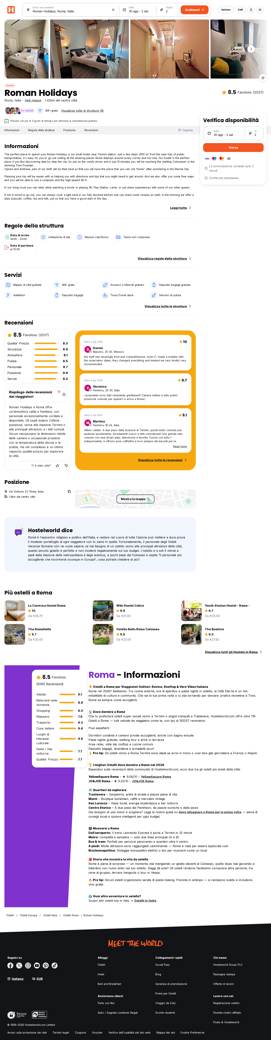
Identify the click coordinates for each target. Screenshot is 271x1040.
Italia (18, 100)
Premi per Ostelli (165, 993)
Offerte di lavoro (223, 983)
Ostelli (101, 964)
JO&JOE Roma (143, 781)
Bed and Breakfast (109, 983)
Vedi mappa (33, 100)
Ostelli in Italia (145, 900)
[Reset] (113, 9)
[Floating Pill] (251, 49)
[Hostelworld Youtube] (37, 965)
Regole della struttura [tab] (41, 130)
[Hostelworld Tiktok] (55, 965)
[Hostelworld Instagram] (28, 965)
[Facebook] (10, 965)
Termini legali (61, 1032)
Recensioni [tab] (91, 130)
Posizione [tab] (69, 130)
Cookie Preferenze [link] (192, 1032)
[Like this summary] (57, 465)
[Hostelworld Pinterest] (46, 965)
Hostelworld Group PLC (227, 964)
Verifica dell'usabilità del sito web (129, 1032)
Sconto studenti (165, 1012)
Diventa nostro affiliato (227, 1012)
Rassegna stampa (224, 974)
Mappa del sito (166, 1032)
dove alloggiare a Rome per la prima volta (210, 812)
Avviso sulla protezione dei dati (27, 1032)
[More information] (64, 394)
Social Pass (162, 964)
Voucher (97, 1032)
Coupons (80, 1032)
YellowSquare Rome (156, 777)
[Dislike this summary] (66, 465)
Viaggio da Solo (165, 1003)
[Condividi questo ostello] (263, 78)
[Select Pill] (251, 9)
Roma (8, 100)
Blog (158, 974)
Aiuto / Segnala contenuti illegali (118, 1012)
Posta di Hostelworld (226, 1022)
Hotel (101, 974)
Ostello (10, 85)
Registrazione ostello (226, 1003)
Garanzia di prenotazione (171, 983)
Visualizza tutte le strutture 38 (82, 110)
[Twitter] (19, 965)
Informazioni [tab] (11, 130)
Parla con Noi (106, 1003)
